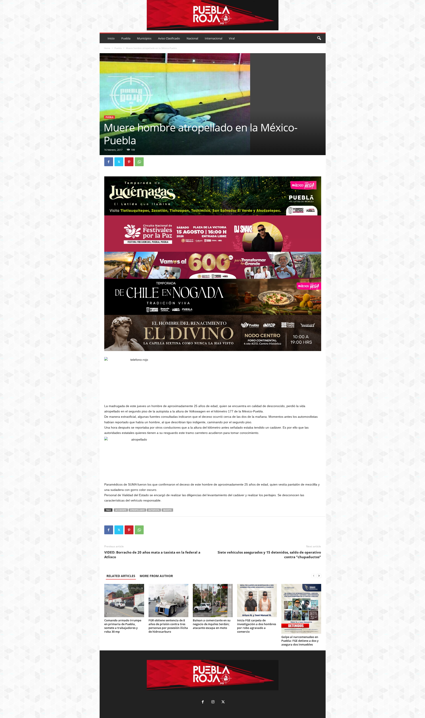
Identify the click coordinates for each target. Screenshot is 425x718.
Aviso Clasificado (169, 38)
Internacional (213, 38)
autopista (153, 510)
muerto (167, 510)
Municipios (144, 38)
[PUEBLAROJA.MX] (213, 15)
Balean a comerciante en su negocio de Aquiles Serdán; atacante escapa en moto (211, 624)
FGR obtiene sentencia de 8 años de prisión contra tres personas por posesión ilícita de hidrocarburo (168, 626)
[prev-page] (313, 576)
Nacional (192, 38)
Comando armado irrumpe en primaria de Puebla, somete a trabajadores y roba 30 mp (122, 626)
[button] (319, 38)
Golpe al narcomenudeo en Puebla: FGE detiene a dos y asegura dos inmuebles (300, 640)
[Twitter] (118, 161)
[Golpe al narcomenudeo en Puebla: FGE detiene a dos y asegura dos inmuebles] (301, 609)
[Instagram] (213, 702)
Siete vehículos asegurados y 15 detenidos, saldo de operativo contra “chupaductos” (269, 554)
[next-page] (319, 576)
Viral (232, 38)
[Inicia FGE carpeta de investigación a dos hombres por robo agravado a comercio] (257, 600)
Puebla (125, 38)
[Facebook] (108, 161)
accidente (120, 510)
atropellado (137, 510)
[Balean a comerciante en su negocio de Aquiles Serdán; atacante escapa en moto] (213, 600)
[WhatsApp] (139, 161)
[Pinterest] (129, 161)
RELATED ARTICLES (120, 576)
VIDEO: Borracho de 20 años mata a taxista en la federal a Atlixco (152, 554)
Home (107, 48)
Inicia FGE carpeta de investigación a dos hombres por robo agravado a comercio (256, 626)
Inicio (111, 38)
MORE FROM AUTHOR (156, 576)
